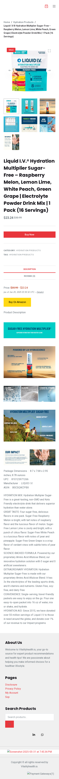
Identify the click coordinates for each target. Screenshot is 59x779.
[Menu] (54, 6)
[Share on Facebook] (17, 735)
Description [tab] (29, 269)
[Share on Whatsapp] (42, 735)
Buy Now (29, 234)
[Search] (9, 724)
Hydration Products (28, 250)
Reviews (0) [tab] (29, 276)
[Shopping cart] (46, 6)
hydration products (21, 254)
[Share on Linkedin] (34, 735)
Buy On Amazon (17, 302)
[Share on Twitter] (25, 735)
